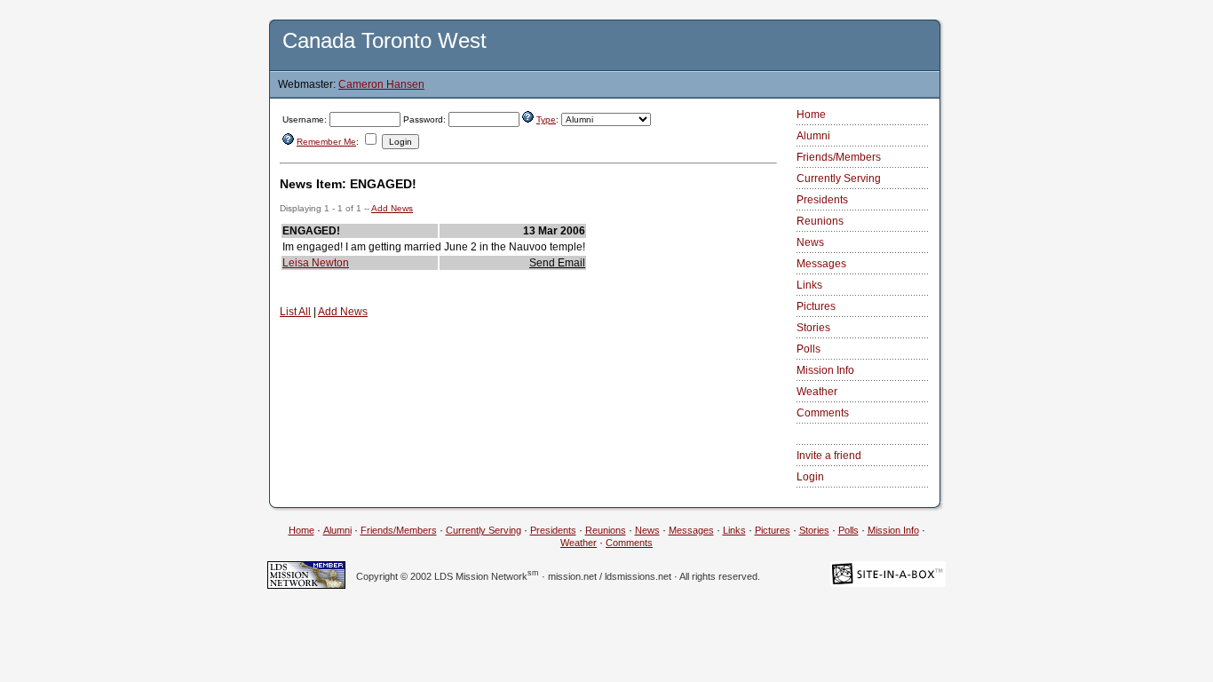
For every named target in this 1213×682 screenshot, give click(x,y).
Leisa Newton (315, 263)
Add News (392, 208)
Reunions (820, 221)
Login (810, 477)
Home (811, 114)
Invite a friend (829, 455)
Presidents (822, 200)
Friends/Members (839, 157)
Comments (823, 413)
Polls (809, 349)
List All (295, 311)
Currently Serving (839, 178)
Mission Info (825, 370)
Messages (821, 264)
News (810, 242)
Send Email (557, 263)
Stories (813, 327)
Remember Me (326, 142)
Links (809, 285)
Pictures (816, 306)
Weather (817, 391)
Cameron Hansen (381, 84)
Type (546, 119)
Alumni (813, 136)
